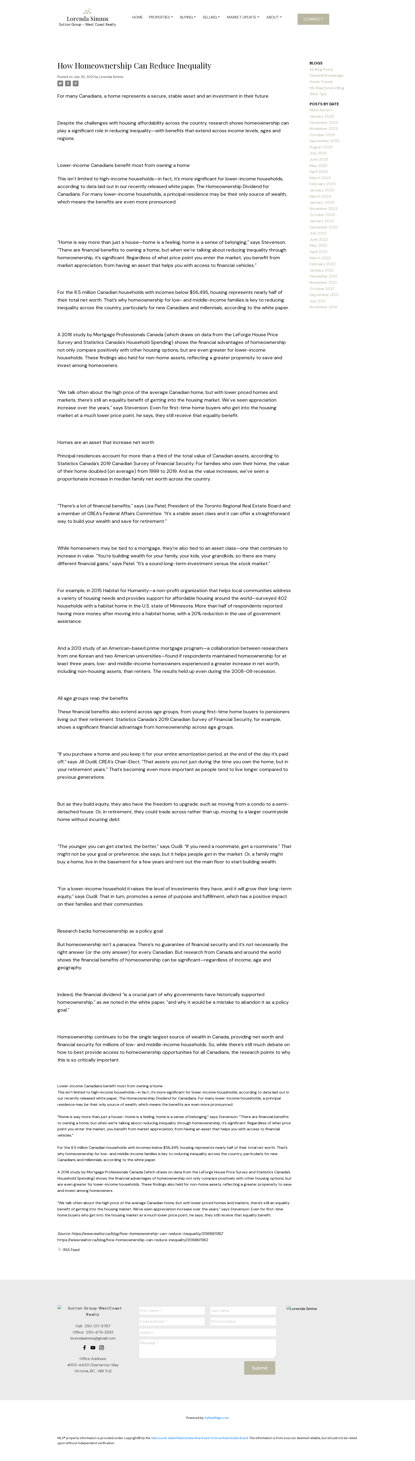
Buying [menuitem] (186, 17)
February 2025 (323, 183)
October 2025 (322, 134)
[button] (313, 19)
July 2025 (318, 153)
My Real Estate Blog (327, 87)
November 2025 (324, 128)
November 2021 (323, 282)
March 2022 (320, 257)
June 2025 (319, 159)
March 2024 (320, 196)
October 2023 (322, 214)
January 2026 (322, 116)
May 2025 (318, 165)
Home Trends (321, 81)
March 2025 (320, 177)
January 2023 (322, 220)
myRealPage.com (216, 1418)
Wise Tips (318, 93)
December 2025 (324, 122)
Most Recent (321, 110)
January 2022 (322, 270)
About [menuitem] (272, 17)
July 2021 (318, 301)
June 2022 (319, 239)
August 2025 (321, 147)
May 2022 (318, 245)
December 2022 (324, 227)
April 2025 (319, 171)
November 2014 (323, 307)
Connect (313, 19)
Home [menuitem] (137, 17)
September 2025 (325, 140)
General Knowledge (326, 75)
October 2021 (322, 288)
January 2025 (322, 190)
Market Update (241, 17)
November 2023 (324, 208)
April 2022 (319, 251)
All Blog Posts (321, 69)
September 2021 (324, 294)
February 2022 (323, 263)
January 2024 (322, 202)
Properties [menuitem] (159, 17)
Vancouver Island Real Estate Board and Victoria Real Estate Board (199, 1438)
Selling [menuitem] (210, 17)
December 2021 (323, 276)
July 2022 (318, 233)
